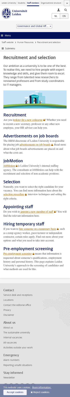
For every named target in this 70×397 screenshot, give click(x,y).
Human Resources (25, 42)
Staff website (7, 42)
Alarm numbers (11, 360)
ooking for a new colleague (27, 119)
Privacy (7, 310)
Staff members (33, 3)
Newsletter (9, 377)
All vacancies (10, 342)
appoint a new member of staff (36, 211)
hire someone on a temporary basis (37, 228)
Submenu (10, 48)
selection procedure (13, 194)
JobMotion (9, 165)
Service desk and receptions (17, 295)
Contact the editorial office (17, 305)
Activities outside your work (18, 347)
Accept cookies (15, 392)
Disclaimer (8, 315)
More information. (41, 387)
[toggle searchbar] (65, 9)
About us (8, 327)
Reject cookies (41, 392)
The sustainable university (16, 332)
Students (21, 3)
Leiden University (9, 3)
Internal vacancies (12, 337)
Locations (8, 300)
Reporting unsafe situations (17, 365)
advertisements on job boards (35, 144)
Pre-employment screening (17, 253)
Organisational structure (51, 3)
